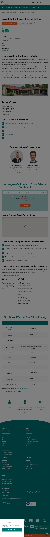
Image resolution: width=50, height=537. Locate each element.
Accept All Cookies (12, 529)
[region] (12, 528)
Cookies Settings (12, 532)
